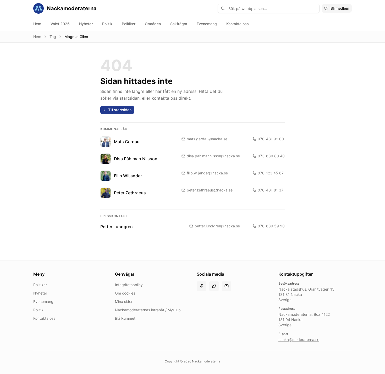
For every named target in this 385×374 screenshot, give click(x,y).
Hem (37, 24)
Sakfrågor (178, 24)
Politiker (128, 24)
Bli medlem (340, 8)
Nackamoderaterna (72, 8)
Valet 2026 (60, 24)
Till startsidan (119, 110)
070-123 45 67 (271, 173)
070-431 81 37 (270, 190)
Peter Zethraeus (130, 192)
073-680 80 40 (271, 156)
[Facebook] (201, 286)
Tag (53, 36)
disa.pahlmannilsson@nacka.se (213, 156)
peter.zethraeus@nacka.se (210, 190)
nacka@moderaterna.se (298, 339)
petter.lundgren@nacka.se (217, 226)
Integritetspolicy (129, 284)
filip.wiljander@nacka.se (207, 173)
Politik (107, 24)
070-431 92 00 (271, 139)
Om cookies (125, 293)
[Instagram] (226, 286)
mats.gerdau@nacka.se (207, 139)
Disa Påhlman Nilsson (135, 158)
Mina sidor (124, 301)
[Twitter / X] (214, 286)
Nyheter (86, 24)
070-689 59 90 (271, 226)
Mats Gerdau (127, 141)
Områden (153, 24)
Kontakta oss (237, 24)
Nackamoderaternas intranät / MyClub (148, 310)
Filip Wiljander (128, 175)
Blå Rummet (125, 318)
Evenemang (207, 24)
